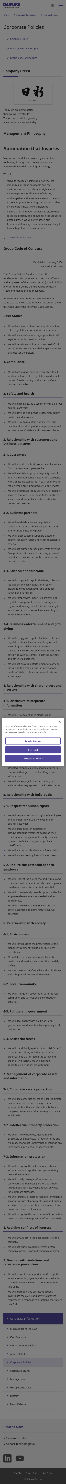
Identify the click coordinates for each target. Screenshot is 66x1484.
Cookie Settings (33, 741)
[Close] (59, 721)
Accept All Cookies (33, 758)
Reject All (33, 749)
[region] (33, 742)
